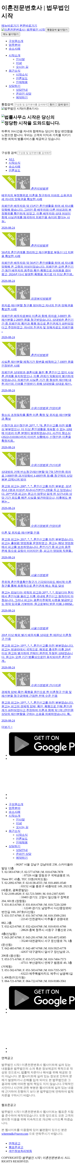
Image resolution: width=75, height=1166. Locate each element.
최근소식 (14, 70)
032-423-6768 (13, 926)
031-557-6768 (13, 915)
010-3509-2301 (57, 915)
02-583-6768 (12, 871)
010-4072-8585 (57, 937)
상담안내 (22, 89)
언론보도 (22, 78)
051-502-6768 (13, 970)
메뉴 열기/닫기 (11, 34)
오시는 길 (22, 66)
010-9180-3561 (57, 981)
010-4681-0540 (57, 882)
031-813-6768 (13, 904)
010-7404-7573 (57, 959)
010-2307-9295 (56, 893)
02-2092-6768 (13, 882)
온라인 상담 (23, 93)
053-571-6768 (13, 959)
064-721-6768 (13, 981)
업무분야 (14, 44)
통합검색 (7, 104)
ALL (12, 159)
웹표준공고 (16, 1147)
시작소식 (22, 74)
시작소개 (14, 55)
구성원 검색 (9, 152)
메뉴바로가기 (10, 25)
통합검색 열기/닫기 (57, 29)
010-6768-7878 (54, 871)
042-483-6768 (13, 948)
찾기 (52, 104)
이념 (19, 63)
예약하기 (22, 97)
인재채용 (22, 82)
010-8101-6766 (57, 926)
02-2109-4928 (13, 893)
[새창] (40, 794)
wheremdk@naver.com (14, 1133)
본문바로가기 (28, 25)
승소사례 (14, 48)
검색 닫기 (63, 104)
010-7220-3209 (57, 904)
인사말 (20, 59)
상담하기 (14, 86)
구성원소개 (16, 41)
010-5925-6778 (57, 948)
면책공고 (14, 1143)
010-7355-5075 (57, 970)
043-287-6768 (13, 937)
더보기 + (7, 726)
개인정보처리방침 (20, 1151)
